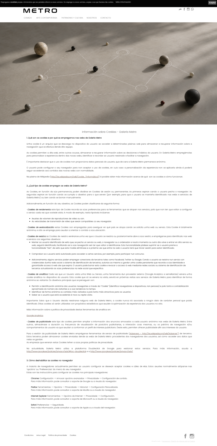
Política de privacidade (57, 435)
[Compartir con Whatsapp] (192, 10)
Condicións (29, 435)
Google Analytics (35, 315)
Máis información (123, 2)
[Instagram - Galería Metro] (192, 438)
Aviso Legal (40, 435)
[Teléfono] (191, 18)
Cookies (73, 435)
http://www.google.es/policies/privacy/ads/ (111, 351)
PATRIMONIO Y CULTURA (72, 18)
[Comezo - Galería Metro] (40, 11)
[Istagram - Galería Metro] (188, 10)
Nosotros (92, 18)
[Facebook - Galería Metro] (184, 10)
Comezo (28, 18)
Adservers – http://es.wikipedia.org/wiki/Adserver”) (154, 333)
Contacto (105, 18)
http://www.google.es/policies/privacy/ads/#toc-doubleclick (56, 351)
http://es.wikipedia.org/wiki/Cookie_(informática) (75, 176)
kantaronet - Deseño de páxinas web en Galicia (178, 441)
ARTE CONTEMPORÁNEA (46, 18)
